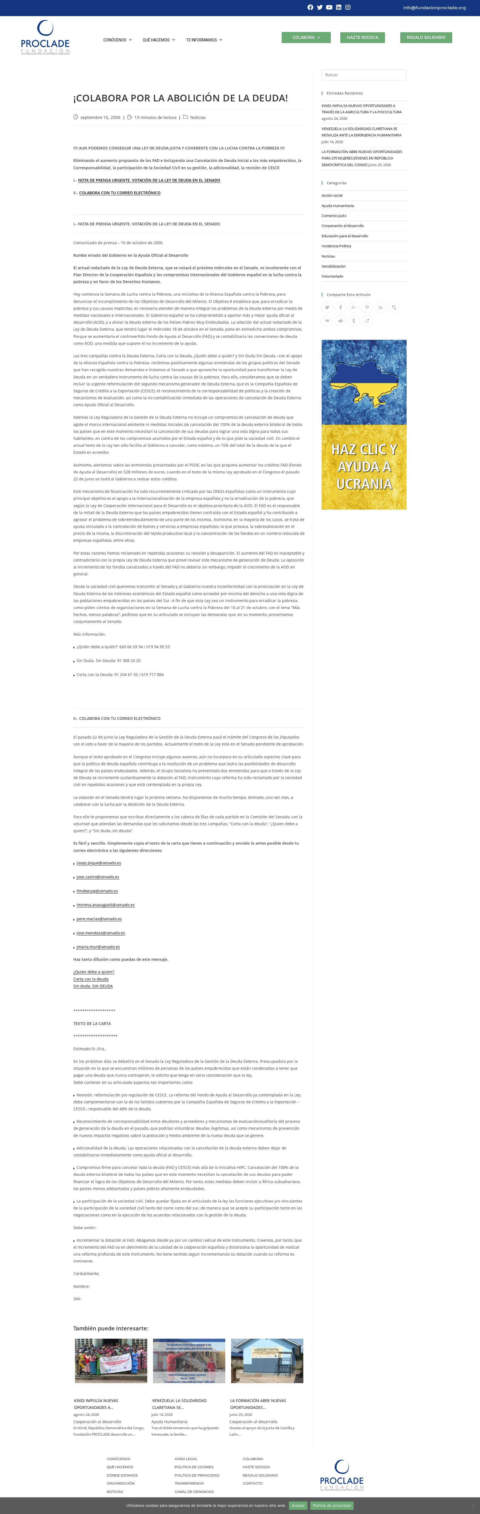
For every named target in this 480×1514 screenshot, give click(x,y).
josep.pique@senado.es (99, 863)
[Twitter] (320, 7)
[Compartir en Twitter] (327, 307)
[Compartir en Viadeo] (367, 320)
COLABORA (253, 1459)
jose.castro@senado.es (98, 876)
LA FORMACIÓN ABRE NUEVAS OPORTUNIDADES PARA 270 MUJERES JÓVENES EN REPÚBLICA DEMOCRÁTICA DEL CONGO (362, 158)
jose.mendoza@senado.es (101, 933)
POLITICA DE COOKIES (194, 1467)
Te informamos (201, 40)
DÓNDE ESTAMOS (122, 1475)
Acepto (298, 1505)
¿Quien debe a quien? (93, 971)
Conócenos (114, 40)
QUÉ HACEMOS (120, 1467)
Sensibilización (334, 266)
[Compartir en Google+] (353, 307)
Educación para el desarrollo (345, 235)
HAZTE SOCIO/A (256, 1467)
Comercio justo (334, 215)
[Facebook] (310, 7)
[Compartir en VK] (327, 320)
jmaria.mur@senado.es (98, 946)
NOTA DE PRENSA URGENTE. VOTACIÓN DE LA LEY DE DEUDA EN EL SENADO (149, 180)
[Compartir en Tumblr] (353, 320)
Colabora (303, 37)
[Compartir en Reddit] (340, 320)
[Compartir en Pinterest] (367, 307)
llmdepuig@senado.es (97, 891)
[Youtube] (329, 7)
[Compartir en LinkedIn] (380, 307)
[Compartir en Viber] (393, 307)
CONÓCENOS (118, 1459)
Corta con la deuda (91, 979)
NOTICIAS (115, 1492)
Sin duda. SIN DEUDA (93, 986)
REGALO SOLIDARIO (260, 1475)
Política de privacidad (332, 1505)
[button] (362, 37)
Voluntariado (332, 276)
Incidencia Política (336, 245)
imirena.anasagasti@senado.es (106, 904)
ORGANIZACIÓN (120, 1483)
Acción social (332, 195)
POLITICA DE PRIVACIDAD (197, 1475)
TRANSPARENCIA (190, 1483)
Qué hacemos (156, 40)
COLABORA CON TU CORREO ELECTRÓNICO (120, 192)
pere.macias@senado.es (99, 918)
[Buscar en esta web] (364, 74)
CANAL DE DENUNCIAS (194, 1492)
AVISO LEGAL (186, 1459)
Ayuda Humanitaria (338, 205)
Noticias (198, 117)
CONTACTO (253, 1483)
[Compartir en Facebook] (340, 307)
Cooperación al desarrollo (343, 225)
